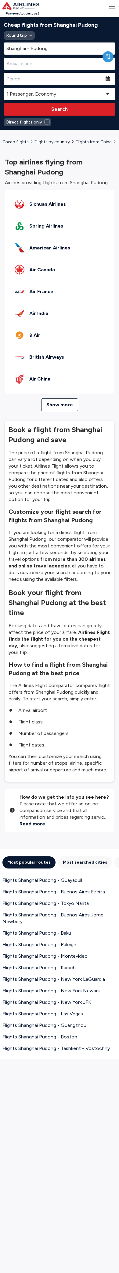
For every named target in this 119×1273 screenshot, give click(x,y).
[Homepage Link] (20, 6)
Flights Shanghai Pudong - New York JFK (46, 1002)
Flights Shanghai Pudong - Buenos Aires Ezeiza (53, 892)
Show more (59, 405)
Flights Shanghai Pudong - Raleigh (39, 944)
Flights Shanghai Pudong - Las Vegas (42, 1014)
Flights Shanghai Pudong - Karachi (39, 967)
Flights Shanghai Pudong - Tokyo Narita (45, 903)
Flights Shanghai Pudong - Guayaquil (42, 880)
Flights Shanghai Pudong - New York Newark (51, 991)
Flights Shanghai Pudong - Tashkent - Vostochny (56, 1048)
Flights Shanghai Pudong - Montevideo (45, 956)
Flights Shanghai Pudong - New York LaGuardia (53, 979)
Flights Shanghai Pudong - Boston (39, 1037)
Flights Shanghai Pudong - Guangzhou (44, 1025)
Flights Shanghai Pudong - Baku (36, 933)
